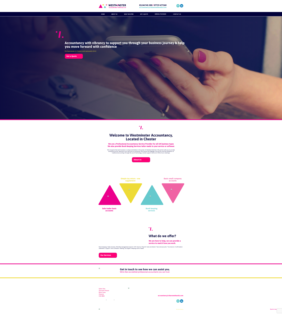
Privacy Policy (102, 299)
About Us (137, 160)
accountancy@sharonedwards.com (152, 7)
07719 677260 (160, 5)
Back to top (273, 309)
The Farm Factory (179, 309)
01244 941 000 (145, 5)
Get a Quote (71, 56)
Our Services (105, 255)
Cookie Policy (110, 299)
